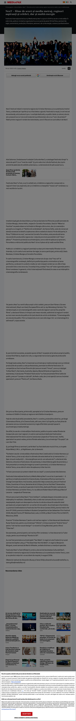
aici (23, 690)
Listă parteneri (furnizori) (8, 709)
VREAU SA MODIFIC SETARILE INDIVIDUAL (26, 717)
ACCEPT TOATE (26, 714)
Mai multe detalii (16, 682)
